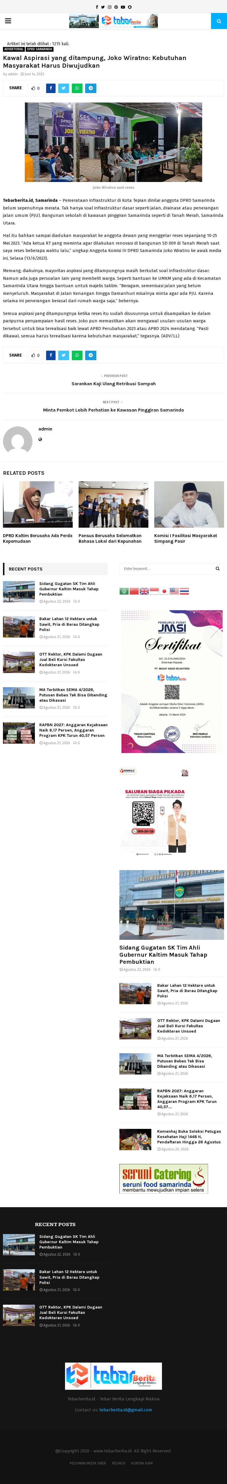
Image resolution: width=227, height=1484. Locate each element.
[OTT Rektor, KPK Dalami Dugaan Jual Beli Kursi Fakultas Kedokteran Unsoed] (19, 662)
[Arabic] (124, 591)
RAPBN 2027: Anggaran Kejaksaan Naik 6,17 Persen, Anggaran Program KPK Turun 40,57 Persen (73, 730)
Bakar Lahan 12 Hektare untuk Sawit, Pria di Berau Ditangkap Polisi (69, 624)
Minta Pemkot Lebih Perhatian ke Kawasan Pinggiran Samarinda (113, 410)
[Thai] (185, 591)
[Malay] (175, 591)
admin (13, 74)
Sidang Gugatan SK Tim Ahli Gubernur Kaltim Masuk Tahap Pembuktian (68, 589)
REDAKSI (118, 1463)
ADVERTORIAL (13, 49)
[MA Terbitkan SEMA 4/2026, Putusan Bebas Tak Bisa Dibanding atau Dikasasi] (19, 697)
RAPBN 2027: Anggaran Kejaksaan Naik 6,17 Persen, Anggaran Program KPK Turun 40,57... (187, 1098)
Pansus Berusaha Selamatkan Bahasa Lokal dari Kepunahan (110, 538)
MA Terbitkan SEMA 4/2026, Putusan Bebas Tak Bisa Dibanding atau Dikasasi (73, 695)
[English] (145, 591)
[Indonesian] (155, 591)
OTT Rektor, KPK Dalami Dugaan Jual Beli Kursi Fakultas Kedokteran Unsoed (70, 659)
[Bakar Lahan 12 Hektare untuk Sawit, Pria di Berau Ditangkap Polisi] (19, 627)
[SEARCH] (217, 569)
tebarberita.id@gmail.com (125, 1410)
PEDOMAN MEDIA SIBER (88, 1463)
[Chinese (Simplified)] (134, 591)
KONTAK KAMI (142, 1463)
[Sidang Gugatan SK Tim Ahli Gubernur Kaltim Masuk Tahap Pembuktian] (19, 591)
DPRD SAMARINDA (39, 49)
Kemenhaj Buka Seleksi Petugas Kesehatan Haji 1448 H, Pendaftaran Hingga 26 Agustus (189, 1137)
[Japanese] (165, 591)
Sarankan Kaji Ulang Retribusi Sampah (114, 383)
